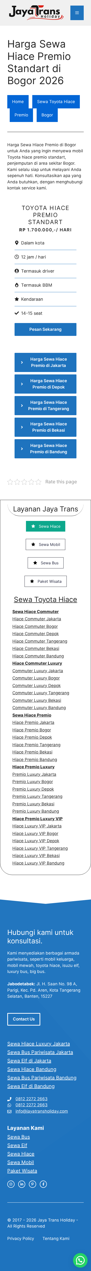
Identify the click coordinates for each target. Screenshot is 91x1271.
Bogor (47, 115)
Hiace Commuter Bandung (38, 656)
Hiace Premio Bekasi (32, 752)
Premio (21, 115)
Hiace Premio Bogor (31, 730)
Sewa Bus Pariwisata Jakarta (40, 1052)
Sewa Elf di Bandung (31, 1086)
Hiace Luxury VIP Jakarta (37, 826)
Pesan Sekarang (45, 329)
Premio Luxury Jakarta (34, 774)
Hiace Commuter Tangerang (39, 641)
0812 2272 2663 (32, 1098)
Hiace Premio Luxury (33, 766)
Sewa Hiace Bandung (31, 1069)
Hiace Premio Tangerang (36, 744)
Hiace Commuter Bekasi (35, 648)
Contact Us (24, 1019)
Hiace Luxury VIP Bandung (38, 863)
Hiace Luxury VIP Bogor (35, 833)
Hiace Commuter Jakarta (36, 618)
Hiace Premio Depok (32, 737)
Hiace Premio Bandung (34, 759)
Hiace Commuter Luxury (37, 663)
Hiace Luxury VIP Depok (35, 840)
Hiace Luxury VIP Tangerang (40, 848)
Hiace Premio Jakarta (33, 722)
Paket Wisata (22, 1171)
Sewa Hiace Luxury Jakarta (38, 1044)
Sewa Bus (18, 1137)
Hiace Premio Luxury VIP (37, 818)
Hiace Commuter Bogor (35, 626)
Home (18, 101)
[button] (80, 1260)
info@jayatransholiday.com (42, 1111)
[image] (11, 1184)
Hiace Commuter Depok (35, 633)
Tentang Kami (55, 1238)
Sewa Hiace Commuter (35, 611)
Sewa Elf (17, 1145)
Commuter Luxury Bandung (39, 707)
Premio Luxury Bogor (32, 781)
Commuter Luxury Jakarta (37, 670)
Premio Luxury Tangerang (37, 796)
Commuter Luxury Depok (36, 685)
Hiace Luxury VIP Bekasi (36, 855)
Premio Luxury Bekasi (33, 803)
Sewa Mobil (20, 1162)
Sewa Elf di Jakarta (29, 1061)
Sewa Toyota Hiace (56, 101)
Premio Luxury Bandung (35, 811)
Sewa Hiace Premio (31, 715)
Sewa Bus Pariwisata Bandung (41, 1078)
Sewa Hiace (20, 1154)
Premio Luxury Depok (33, 789)
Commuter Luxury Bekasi (36, 700)
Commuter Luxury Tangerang (40, 692)
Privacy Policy (20, 1238)
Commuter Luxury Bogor (36, 678)
